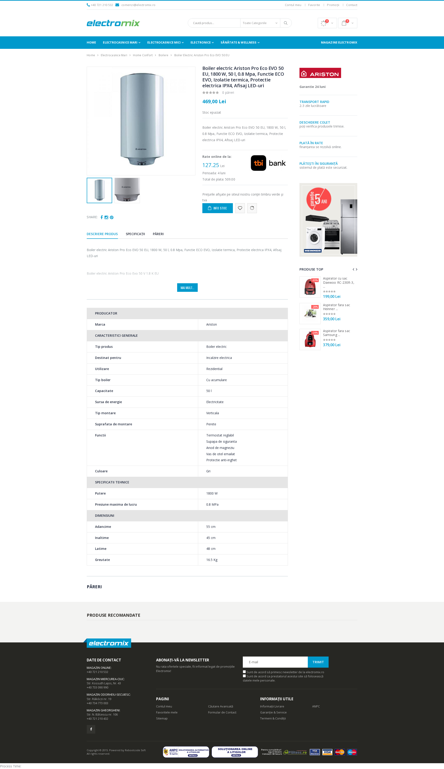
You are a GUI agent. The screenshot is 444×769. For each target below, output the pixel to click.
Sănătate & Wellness (238, 42)
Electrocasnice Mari (120, 42)
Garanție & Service (273, 712)
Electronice (201, 42)
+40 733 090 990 (97, 687)
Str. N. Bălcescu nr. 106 (102, 714)
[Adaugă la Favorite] (240, 208)
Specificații (135, 234)
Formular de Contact (222, 712)
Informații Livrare (272, 706)
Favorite (314, 5)
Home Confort (143, 55)
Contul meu (293, 5)
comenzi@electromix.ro (138, 5)
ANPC (316, 706)
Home (91, 42)
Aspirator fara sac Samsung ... (336, 333)
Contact (351, 5)
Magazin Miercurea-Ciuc (105, 679)
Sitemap (162, 718)
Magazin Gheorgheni (103, 710)
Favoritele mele (167, 712)
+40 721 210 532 (102, 5)
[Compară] (252, 208)
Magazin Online (99, 668)
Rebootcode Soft (135, 750)
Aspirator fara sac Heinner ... (336, 307)
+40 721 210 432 (97, 718)
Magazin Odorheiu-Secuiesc (108, 694)
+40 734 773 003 (97, 703)
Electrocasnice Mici (164, 42)
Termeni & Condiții (273, 718)
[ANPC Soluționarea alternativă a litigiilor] (187, 752)
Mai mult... (187, 287)
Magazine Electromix (339, 42)
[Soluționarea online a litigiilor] (236, 752)
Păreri (158, 234)
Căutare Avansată (220, 706)
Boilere (164, 55)
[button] (327, 23)
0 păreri (228, 92)
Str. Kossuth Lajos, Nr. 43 (104, 683)
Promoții (333, 5)
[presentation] (93, 121)
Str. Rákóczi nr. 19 (99, 699)
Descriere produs (102, 234)
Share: (92, 217)
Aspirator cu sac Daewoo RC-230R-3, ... (338, 282)
